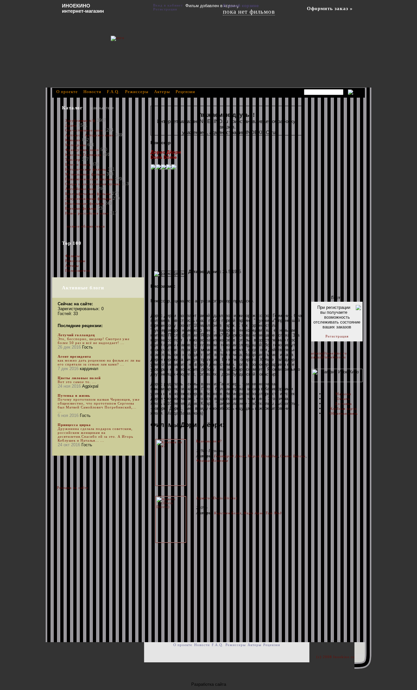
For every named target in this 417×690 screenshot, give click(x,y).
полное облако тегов (86, 226)
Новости (92, 91)
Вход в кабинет (168, 5)
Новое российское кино (87, 213)
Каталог (72, 107)
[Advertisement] (226, 219)
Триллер (72, 159)
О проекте (67, 91)
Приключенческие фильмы (89, 179)
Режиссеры (75, 261)
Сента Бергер (293, 456)
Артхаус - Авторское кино (89, 135)
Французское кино (82, 150)
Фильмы (72, 256)
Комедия (73, 140)
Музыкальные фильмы (85, 174)
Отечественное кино (84, 130)
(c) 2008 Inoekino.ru (335, 657)
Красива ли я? (209, 441)
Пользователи (77, 270)
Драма (71, 125)
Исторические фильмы (86, 169)
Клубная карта (343, 408)
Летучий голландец (76, 335)
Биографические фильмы (88, 194)
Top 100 (71, 243)
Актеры (72, 266)
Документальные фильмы (88, 198)
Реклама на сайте (73, 488)
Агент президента (74, 356)
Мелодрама (75, 145)
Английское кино (80, 189)
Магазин (343, 394)
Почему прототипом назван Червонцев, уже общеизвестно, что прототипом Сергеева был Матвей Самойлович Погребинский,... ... (99, 405)
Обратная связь (343, 413)
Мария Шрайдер (263, 456)
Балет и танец (78, 164)
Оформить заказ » (330, 8)
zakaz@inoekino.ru (328, 357)
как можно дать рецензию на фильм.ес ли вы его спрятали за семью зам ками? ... (99, 362)
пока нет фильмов (249, 11)
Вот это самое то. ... (77, 382)
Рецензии (185, 91)
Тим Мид (274, 513)
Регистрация (337, 336)
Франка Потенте (212, 460)
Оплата (343, 399)
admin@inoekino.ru (329, 353)
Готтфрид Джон (230, 456)
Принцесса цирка (74, 425)
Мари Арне (253, 513)
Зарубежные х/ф (80, 120)
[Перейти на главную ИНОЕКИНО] (148, 47)
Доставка (343, 404)
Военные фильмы (80, 208)
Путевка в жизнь (74, 395)
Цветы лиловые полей (79, 378)
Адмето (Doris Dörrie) (216, 498)
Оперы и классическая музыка (93, 184)
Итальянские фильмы (84, 203)
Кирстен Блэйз (227, 513)
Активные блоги (83, 287)
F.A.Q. (113, 91)
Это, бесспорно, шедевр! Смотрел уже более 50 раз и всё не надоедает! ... (94, 341)
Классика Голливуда (83, 155)
